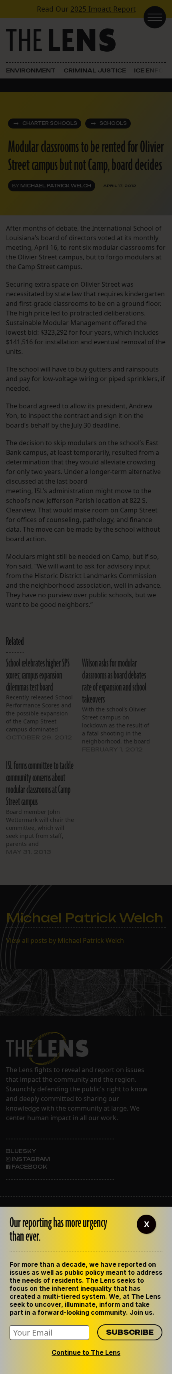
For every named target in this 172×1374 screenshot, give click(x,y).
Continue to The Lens (86, 1352)
